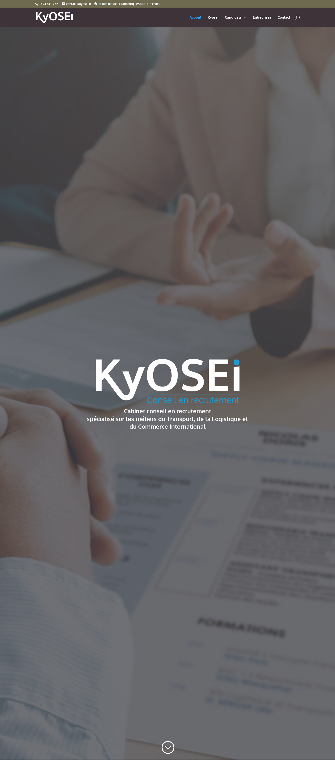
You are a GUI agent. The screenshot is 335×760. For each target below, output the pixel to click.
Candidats (233, 17)
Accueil (195, 17)
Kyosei (213, 17)
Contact (284, 17)
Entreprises (262, 17)
